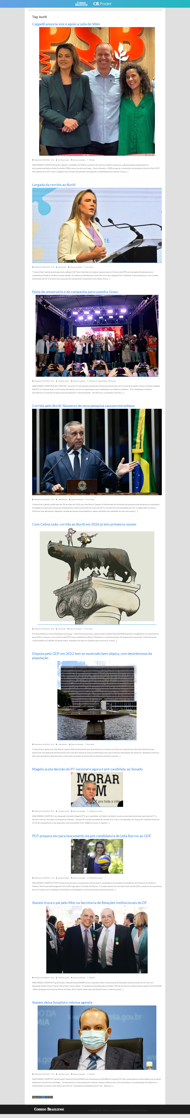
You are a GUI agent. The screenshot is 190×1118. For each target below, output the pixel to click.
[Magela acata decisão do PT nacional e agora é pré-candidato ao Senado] (97, 789)
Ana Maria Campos (63, 160)
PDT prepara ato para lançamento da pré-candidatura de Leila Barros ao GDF (91, 836)
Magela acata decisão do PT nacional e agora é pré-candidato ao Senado (87, 769)
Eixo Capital (89, 267)
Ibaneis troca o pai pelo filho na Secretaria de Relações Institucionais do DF (89, 903)
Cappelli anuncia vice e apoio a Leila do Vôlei (66, 24)
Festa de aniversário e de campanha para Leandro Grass (75, 292)
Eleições (105, 381)
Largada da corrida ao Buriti (54, 185)
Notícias (113, 381)
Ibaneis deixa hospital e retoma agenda (62, 1002)
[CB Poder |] (103, 4)
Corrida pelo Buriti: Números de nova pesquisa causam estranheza (83, 406)
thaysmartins (62, 629)
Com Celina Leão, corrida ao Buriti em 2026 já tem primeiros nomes (84, 524)
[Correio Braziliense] (83, 4)
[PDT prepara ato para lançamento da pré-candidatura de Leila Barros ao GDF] (97, 856)
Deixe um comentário (79, 160)
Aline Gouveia (62, 267)
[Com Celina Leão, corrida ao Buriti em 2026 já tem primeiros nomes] (97, 576)
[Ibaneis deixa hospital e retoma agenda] (97, 1037)
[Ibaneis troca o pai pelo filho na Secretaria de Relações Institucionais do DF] (97, 939)
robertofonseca (62, 499)
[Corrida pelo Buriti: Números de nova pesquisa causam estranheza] (97, 452)
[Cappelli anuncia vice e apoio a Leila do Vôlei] (97, 91)
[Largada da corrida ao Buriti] (97, 225)
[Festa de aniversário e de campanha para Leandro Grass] (97, 336)
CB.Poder (92, 160)
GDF (109, 381)
